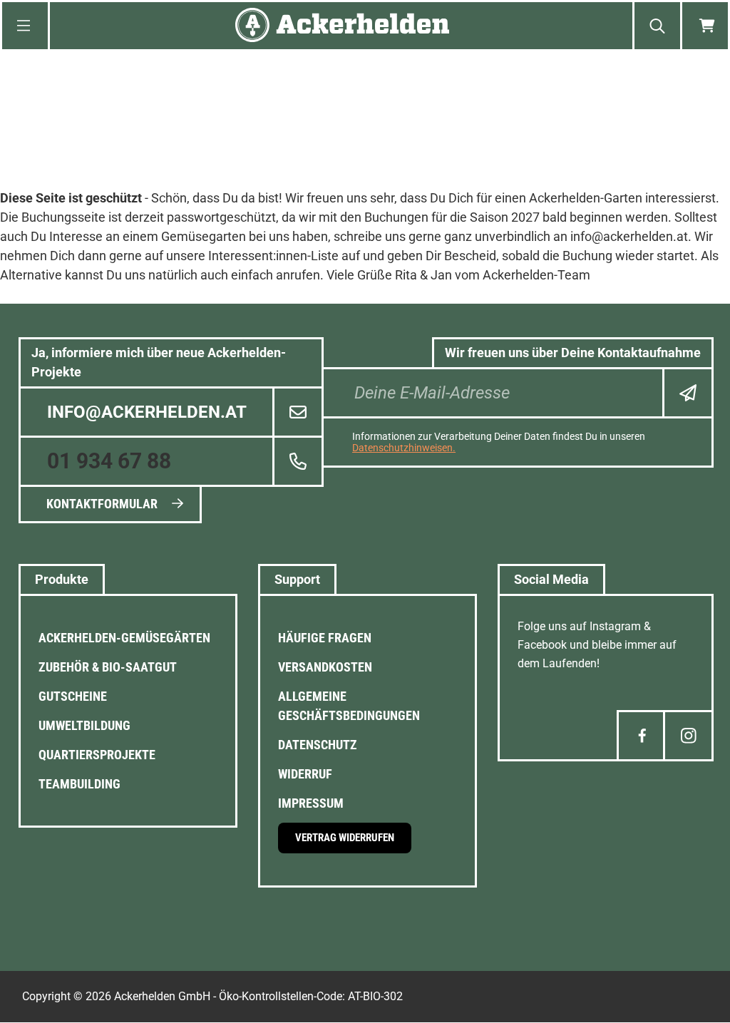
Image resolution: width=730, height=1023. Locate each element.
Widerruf (305, 773)
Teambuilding (79, 783)
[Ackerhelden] (342, 26)
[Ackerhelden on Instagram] (688, 735)
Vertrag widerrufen (344, 837)
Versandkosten (325, 666)
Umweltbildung (84, 725)
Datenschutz (317, 744)
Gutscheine (72, 696)
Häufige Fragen (324, 637)
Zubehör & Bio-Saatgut (107, 666)
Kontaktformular (102, 503)
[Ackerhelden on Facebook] (642, 735)
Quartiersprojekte (96, 754)
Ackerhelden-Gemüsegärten (124, 637)
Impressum (311, 803)
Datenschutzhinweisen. (404, 447)
